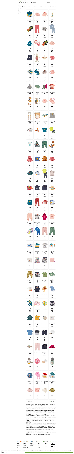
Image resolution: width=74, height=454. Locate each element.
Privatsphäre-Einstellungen (25, 447)
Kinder (18, 10)
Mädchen (38, 425)
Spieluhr (35, 417)
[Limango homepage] (20, 1)
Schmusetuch (28, 408)
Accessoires (27, 407)
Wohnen (39, 447)
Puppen (28, 421)
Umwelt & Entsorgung (32, 445)
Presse (17, 447)
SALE (18, 13)
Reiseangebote (46, 446)
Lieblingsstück (41, 429)
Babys (18, 9)
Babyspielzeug (28, 425)
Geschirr (48, 432)
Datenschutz (24, 445)
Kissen (38, 432)
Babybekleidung (33, 425)
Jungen (40, 425)
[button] (55, 1)
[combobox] (50, 2)
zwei (53, 429)
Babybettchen (54, 420)
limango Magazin (18, 445)
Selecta (42, 434)
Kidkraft (44, 434)
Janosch (46, 434)
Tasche (39, 432)
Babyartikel (38, 404)
